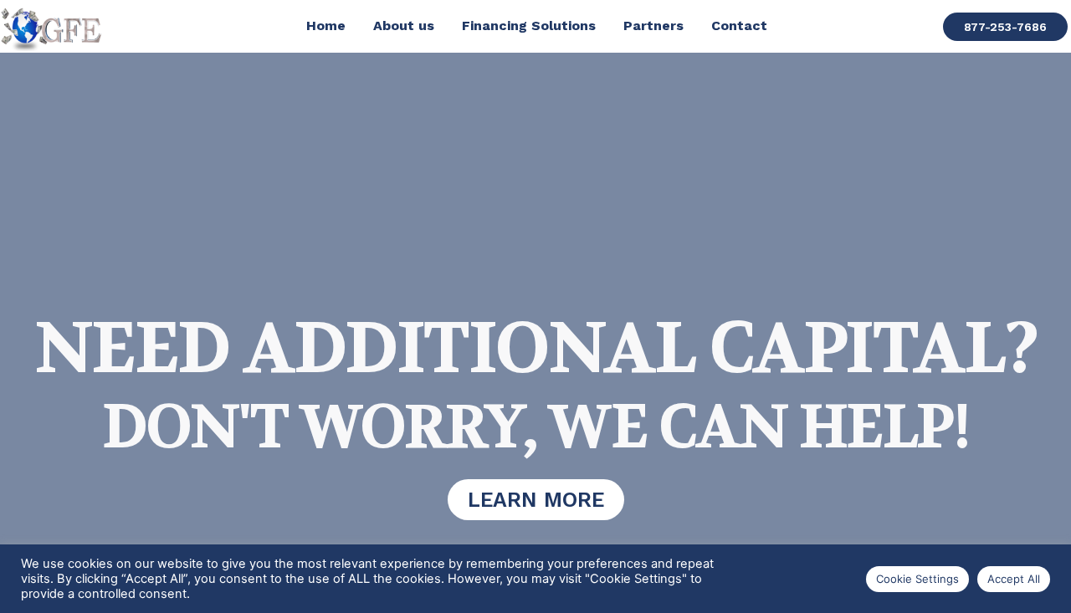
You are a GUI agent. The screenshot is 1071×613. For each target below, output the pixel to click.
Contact (739, 25)
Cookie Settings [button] (917, 578)
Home (326, 25)
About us (403, 25)
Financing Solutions (529, 25)
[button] (1005, 27)
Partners (653, 25)
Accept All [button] (1013, 578)
